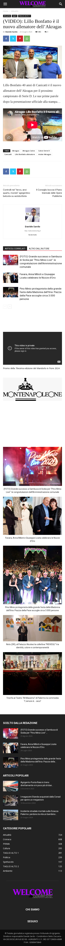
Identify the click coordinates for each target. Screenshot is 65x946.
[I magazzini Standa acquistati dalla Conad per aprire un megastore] (10, 800)
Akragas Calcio (29, 151)
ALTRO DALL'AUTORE (39, 248)
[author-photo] (32, 222)
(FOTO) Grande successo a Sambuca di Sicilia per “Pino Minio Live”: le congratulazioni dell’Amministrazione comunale (32, 490)
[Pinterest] (20, 39)
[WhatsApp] (27, 39)
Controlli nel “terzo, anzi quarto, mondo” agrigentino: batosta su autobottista (16, 192)
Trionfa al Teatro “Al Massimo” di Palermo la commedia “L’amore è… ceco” (32, 699)
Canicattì (8, 154)
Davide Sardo (11, 32)
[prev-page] (5, 306)
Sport (14, 16)
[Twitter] (13, 39)
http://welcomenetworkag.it (32, 230)
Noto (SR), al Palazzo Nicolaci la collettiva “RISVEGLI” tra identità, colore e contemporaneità (32, 646)
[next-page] (10, 306)
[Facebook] (6, 39)
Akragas (15, 151)
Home (5, 11)
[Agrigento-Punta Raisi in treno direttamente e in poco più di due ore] (10, 786)
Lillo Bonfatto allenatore (25, 154)
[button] (5, 4)
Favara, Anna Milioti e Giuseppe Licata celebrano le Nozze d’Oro (32, 539)
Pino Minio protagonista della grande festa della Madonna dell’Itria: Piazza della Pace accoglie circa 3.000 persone (32, 609)
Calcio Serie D (44, 151)
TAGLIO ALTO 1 (24, 16)
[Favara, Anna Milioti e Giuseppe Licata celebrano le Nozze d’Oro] (10, 278)
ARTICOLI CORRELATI (15, 248)
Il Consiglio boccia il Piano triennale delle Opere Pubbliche (49, 192)
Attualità (14, 11)
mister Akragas (44, 154)
